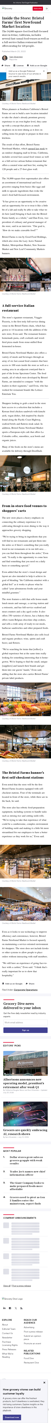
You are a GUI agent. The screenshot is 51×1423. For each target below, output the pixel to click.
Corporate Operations (26, 989)
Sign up (25, 1030)
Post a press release (21, 1285)
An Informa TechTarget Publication (25, 3)
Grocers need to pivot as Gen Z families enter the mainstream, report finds (27, 1200)
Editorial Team (9, 1329)
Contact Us (7, 1333)
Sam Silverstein (16, 57)
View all (6, 1285)
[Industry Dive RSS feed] (21, 1308)
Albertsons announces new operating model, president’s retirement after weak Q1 (23, 1083)
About (5, 1324)
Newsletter (7, 1337)
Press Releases (9, 1349)
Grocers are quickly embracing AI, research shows (25, 1132)
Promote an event (32, 1343)
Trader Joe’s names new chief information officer (27, 1173)
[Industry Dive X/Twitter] (15, 1308)
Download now (12, 1417)
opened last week (36, 148)
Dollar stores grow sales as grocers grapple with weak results (26, 1160)
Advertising (29, 1327)
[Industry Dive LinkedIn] (4, 1308)
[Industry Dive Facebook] (10, 1308)
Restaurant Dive (31, 1362)
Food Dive (29, 1358)
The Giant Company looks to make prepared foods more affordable (27, 1186)
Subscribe (38, 9)
